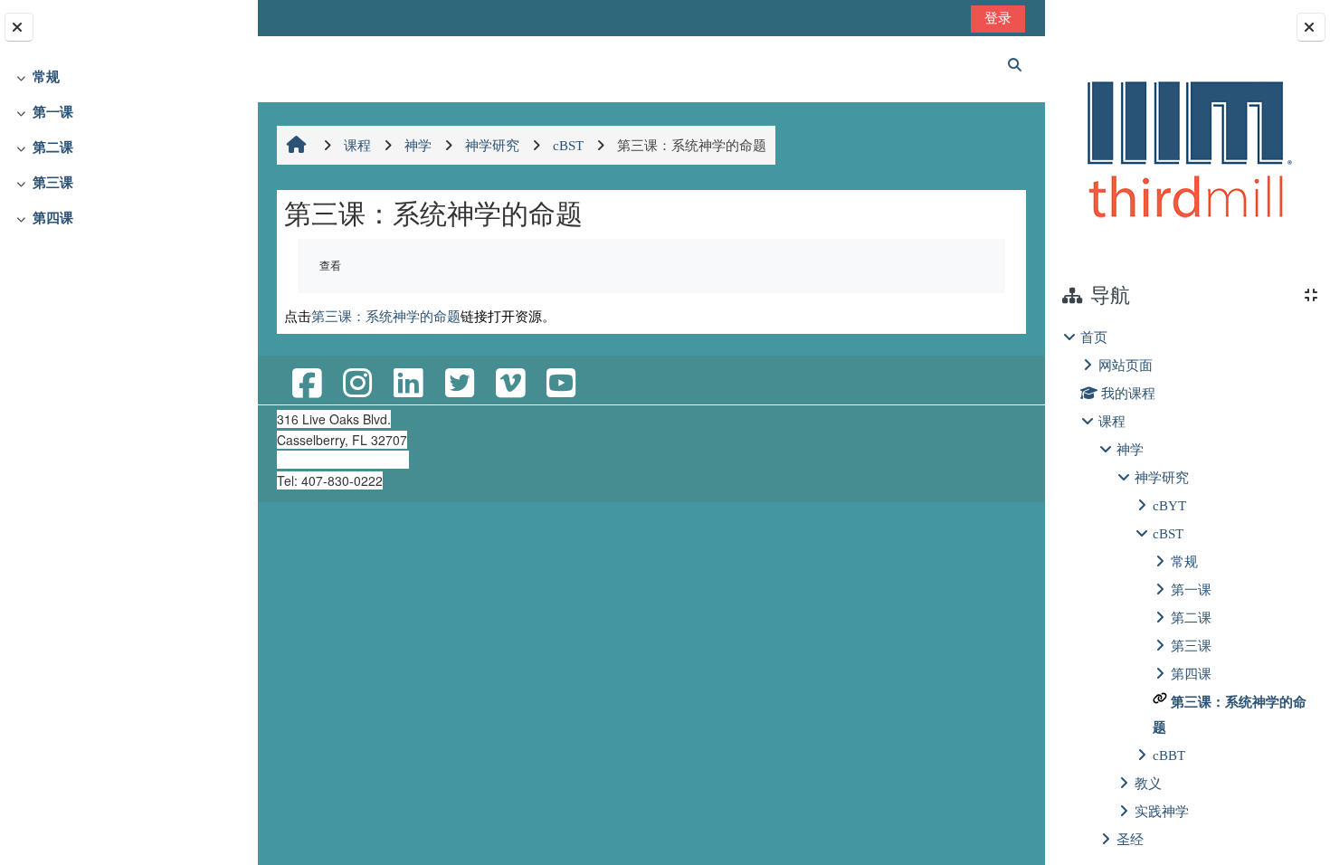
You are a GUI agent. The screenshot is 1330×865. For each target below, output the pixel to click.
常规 (46, 76)
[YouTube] (561, 384)
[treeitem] (128, 77)
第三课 (53, 182)
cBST (1168, 533)
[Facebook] (306, 384)
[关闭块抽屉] (1311, 27)
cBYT (1169, 505)
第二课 (53, 147)
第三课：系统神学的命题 (386, 316)
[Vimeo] (510, 384)
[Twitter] (458, 384)
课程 (1112, 421)
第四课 (53, 217)
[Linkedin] (408, 384)
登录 (998, 17)
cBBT (1169, 755)
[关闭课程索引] (19, 27)
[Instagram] (357, 384)
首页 (1093, 337)
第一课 (53, 111)
